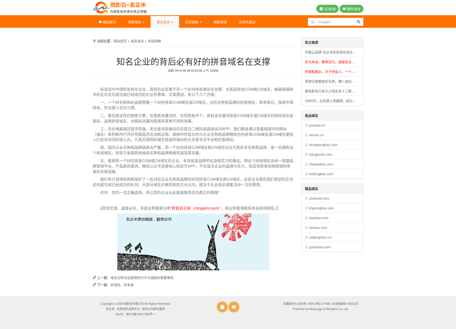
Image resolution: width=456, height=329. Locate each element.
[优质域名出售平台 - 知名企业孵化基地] (120, 6)
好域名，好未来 (122, 284)
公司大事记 (247, 21)
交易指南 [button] (192, 21)
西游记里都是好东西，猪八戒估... (329, 81)
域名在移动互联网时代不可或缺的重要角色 (142, 277)
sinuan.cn (316, 134)
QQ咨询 (329, 8)
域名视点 (137, 40)
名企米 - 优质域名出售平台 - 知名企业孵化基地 (135, 309)
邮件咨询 (353, 8)
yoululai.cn (317, 125)
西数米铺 (220, 21)
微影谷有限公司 (134, 303)
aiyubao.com (318, 217)
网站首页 (109, 21)
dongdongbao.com (323, 144)
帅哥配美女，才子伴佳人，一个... (329, 71)
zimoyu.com (318, 227)
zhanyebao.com (321, 164)
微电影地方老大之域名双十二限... (329, 91)
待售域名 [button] (135, 21)
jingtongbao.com (321, 208)
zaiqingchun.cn (320, 237)
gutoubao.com (320, 246)
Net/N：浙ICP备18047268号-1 (135, 314)
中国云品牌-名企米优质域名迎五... (330, 52)
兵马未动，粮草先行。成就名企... (329, 61)
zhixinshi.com (319, 198)
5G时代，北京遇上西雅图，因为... (330, 100)
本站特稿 (154, 40)
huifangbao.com (321, 173)
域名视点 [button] (164, 21)
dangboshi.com (320, 154)
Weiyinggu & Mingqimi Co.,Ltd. (329, 309)
